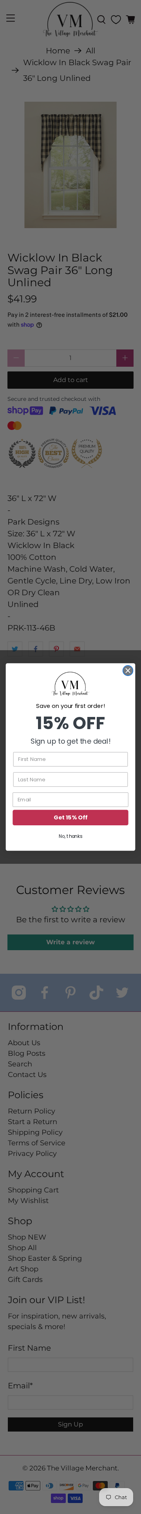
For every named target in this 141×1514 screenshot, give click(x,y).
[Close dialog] (128, 671)
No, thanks (70, 836)
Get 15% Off (70, 818)
